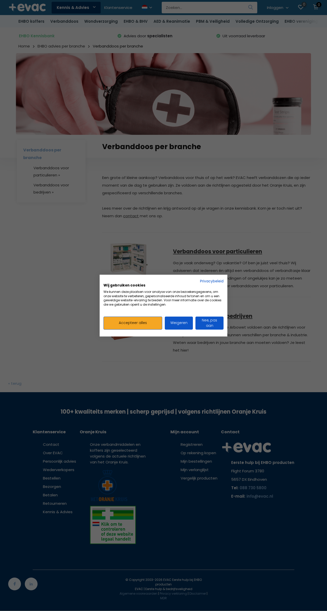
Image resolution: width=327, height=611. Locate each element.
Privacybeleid (212, 281)
